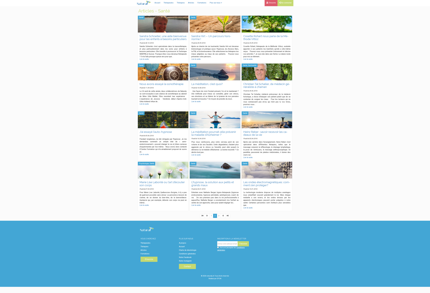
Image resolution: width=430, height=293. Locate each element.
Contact (187, 266)
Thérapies (181, 3)
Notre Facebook (185, 257)
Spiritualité (252, 65)
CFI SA (219, 278)
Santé (141, 17)
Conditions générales (187, 254)
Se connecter (286, 3)
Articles (191, 3)
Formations (201, 3)
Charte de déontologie (187, 250)
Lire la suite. (144, 59)
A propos (182, 243)
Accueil (157, 3)
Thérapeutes (168, 3)
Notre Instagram (185, 261)
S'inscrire (272, 3)
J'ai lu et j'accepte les (231, 248)
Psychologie (144, 163)
